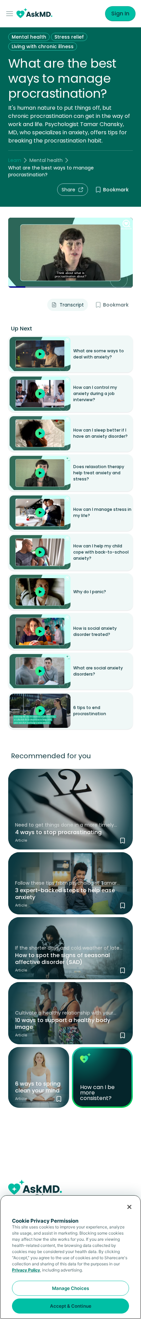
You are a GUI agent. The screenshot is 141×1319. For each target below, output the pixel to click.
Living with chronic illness (43, 46)
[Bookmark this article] (122, 840)
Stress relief (69, 36)
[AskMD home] (34, 13)
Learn (14, 160)
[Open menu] (10, 14)
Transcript (72, 304)
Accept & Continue (70, 1306)
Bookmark (116, 189)
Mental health (29, 36)
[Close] (129, 1206)
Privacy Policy (26, 1270)
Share (68, 189)
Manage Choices (70, 1288)
